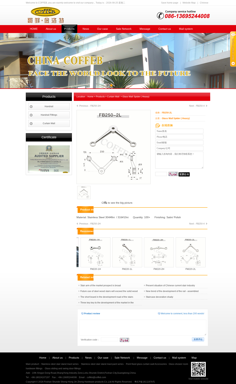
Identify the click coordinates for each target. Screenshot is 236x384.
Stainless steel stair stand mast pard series (102, 364)
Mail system (186, 28)
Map (194, 357)
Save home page (169, 2)
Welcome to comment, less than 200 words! (182, 313)
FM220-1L (124, 269)
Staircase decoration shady (159, 297)
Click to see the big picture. (117, 202)
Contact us (164, 28)
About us (51, 28)
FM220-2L (187, 269)
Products (69, 28)
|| (184, 2)
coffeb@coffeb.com (96, 377)
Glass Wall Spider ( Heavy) (135, 96)
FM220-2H (155, 269)
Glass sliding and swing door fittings (62, 368)
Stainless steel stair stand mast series (60, 364)
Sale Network (123, 28)
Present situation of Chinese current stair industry (170, 285)
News (86, 28)
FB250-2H (95, 106)
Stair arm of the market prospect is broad (100, 285)
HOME (34, 28)
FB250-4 (200, 106)
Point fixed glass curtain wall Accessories (146, 364)
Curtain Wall (49, 123)
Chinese (204, 2)
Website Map (189, 2)
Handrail (49, 106)
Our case (102, 28)
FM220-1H (92, 269)
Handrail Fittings (49, 115)
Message (145, 28)
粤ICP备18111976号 (144, 381)
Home (90, 96)
